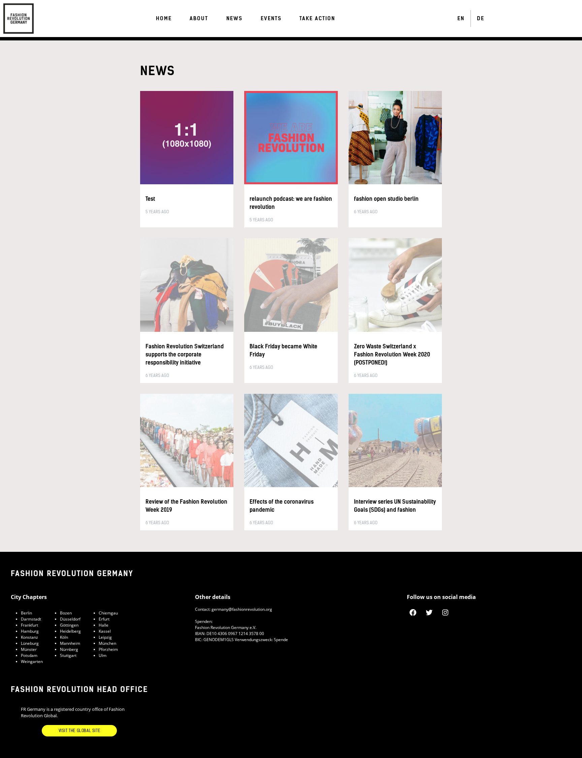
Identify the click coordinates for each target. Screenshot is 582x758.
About (199, 18)
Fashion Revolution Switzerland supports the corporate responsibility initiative (185, 354)
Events (271, 18)
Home (164, 18)
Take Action (317, 18)
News (234, 18)
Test (150, 199)
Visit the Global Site (79, 730)
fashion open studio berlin (386, 199)
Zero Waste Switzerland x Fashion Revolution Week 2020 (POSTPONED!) (392, 354)
